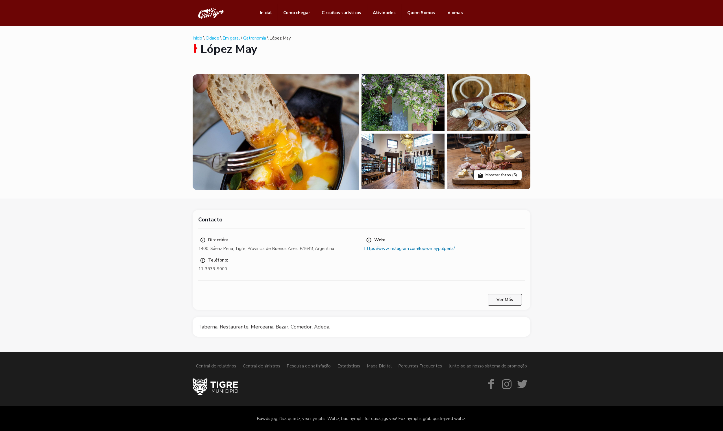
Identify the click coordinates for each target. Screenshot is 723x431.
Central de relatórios (216, 366)
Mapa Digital (379, 366)
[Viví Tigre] (211, 12)
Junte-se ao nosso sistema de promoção (488, 366)
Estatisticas (348, 366)
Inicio (197, 38)
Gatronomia (254, 38)
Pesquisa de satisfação (309, 366)
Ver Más (504, 299)
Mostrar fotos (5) (500, 175)
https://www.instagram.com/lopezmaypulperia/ (409, 248)
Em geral (231, 38)
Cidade (212, 38)
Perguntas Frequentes (420, 366)
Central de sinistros (261, 366)
